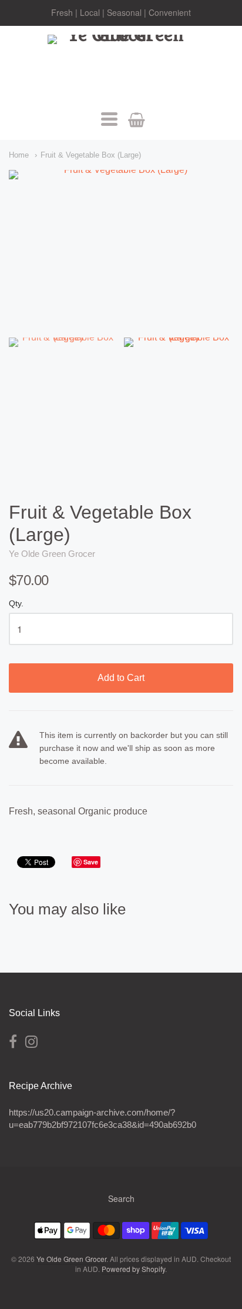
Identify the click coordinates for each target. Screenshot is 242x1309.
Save (90, 861)
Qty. (16, 603)
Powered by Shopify (133, 1269)
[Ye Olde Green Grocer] (121, 67)
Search (121, 1198)
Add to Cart (121, 678)
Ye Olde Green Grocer (52, 554)
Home (19, 155)
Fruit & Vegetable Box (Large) (91, 155)
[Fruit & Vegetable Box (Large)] (63, 374)
